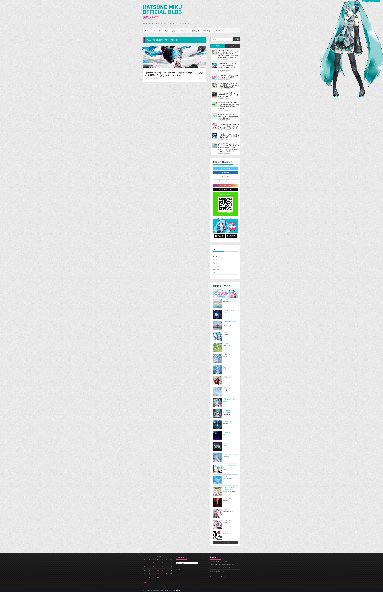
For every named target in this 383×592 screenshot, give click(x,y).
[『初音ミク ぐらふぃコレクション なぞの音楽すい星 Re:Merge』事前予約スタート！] (214, 65)
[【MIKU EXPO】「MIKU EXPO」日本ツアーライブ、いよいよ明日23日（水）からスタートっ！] (174, 57)
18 (166, 570)
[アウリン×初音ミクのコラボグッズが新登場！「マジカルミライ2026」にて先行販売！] (214, 84)
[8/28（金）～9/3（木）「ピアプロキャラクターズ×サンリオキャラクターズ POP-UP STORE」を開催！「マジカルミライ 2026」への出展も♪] (214, 51)
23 (158, 574)
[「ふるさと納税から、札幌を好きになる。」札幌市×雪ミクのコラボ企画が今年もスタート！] (214, 125)
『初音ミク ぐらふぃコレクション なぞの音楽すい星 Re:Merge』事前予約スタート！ (228, 66)
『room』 (226, 299)
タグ (233, 46)
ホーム (147, 31)
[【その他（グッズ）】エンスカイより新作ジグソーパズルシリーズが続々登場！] (214, 135)
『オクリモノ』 (227, 355)
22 (153, 574)
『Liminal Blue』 (228, 366)
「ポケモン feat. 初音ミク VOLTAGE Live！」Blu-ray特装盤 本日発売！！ (228, 95)
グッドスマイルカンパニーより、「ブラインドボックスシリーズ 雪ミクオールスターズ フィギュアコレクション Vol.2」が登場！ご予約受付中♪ (228, 147)
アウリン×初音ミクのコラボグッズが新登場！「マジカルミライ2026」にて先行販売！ (228, 85)
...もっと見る (225, 542)
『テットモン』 (227, 509)
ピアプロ (217, 31)
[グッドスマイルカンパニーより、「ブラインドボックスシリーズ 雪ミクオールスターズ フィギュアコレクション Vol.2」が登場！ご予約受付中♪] (214, 145)
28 (149, 577)
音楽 (166, 31)
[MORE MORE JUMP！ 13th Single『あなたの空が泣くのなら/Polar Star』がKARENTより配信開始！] (214, 104)
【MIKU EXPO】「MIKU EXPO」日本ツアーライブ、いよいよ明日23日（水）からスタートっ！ (174, 74)
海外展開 (206, 31)
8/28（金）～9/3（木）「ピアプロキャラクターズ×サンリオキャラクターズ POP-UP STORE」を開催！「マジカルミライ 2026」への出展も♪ (228, 53)
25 (166, 574)
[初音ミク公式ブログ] (162, 12)
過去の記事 (216, 269)
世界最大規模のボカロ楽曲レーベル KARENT (223, 564)
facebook (226, 172)
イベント (157, 31)
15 (153, 570)
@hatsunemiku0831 (226, 189)
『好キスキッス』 (228, 520)
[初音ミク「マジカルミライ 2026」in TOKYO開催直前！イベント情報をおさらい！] (214, 116)
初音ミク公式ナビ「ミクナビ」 (225, 218)
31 (162, 577)
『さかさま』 (227, 377)
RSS (178, 569)
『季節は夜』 (227, 432)
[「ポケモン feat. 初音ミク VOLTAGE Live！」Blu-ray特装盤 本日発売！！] (214, 94)
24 (162, 574)
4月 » (145, 582)
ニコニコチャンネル (226, 181)
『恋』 (225, 532)
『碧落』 (226, 332)
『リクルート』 (227, 498)
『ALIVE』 (226, 476)
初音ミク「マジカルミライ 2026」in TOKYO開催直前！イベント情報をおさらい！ (228, 116)
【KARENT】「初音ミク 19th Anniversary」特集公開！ (228, 76)
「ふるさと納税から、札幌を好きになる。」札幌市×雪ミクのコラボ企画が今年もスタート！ (228, 126)
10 (162, 566)
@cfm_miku (226, 168)
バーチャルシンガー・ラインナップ (220, 568)
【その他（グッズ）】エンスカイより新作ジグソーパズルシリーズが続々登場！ (228, 136)
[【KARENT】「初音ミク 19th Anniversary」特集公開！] (214, 76)
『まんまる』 (227, 443)
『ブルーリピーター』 (229, 454)
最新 (218, 46)
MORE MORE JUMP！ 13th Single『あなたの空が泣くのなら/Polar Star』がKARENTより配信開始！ (228, 105)
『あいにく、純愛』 (229, 310)
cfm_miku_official (226, 185)
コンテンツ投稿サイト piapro (218, 561)
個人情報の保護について (217, 571)
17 (162, 570)
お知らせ (195, 31)
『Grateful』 (227, 388)
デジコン (184, 31)
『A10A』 (226, 344)
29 (153, 577)
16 (158, 570)
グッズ (174, 31)
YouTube (226, 176)
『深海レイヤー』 (228, 421)
